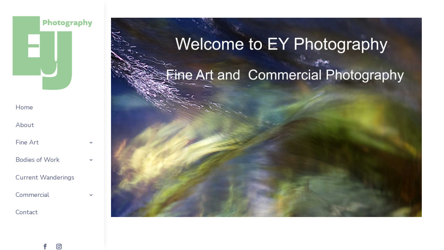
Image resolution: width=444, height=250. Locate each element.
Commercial (32, 195)
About (25, 125)
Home (24, 107)
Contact (27, 212)
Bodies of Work (37, 160)
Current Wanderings (45, 177)
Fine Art (27, 142)
